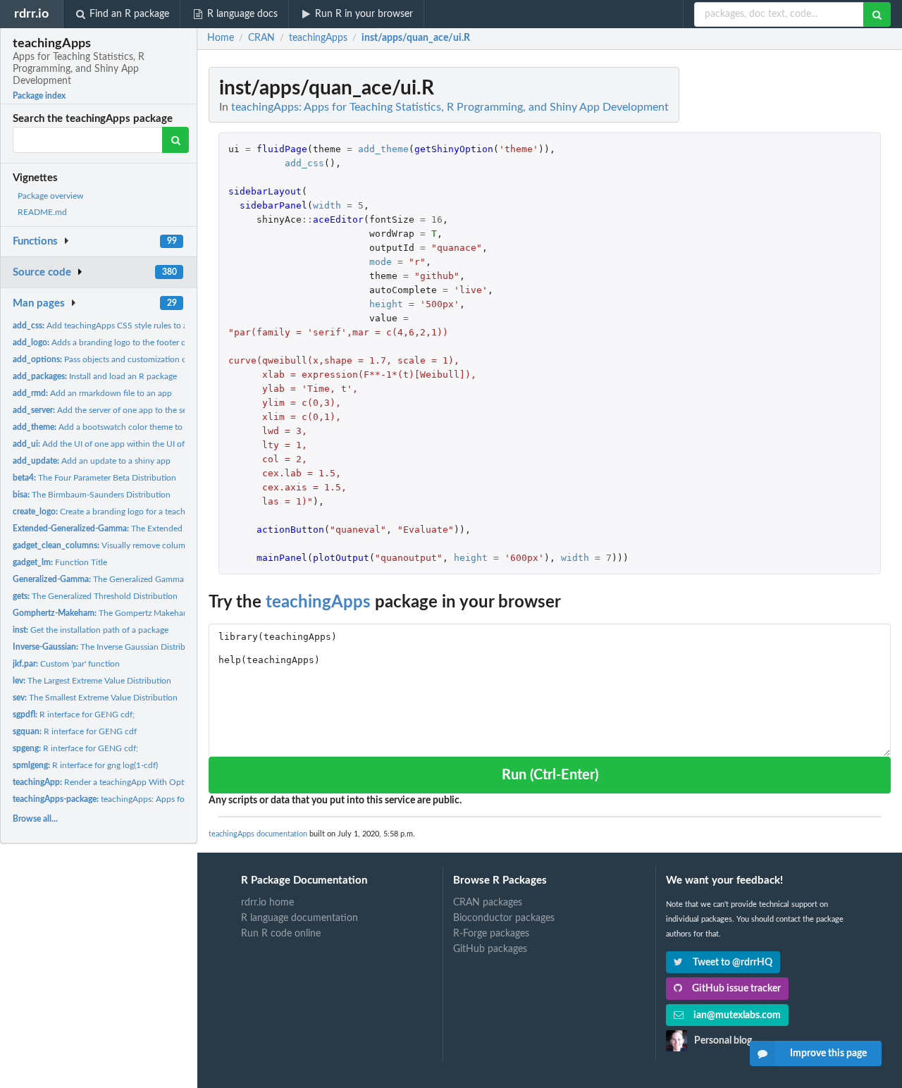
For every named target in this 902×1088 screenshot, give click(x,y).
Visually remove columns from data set (129, 545)
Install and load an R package (95, 376)
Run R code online (281, 934)
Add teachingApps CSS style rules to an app (111, 325)
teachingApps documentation (258, 834)
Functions (35, 241)
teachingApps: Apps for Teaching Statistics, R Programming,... (170, 799)
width (327, 205)
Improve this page (828, 1053)
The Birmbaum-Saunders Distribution (92, 494)
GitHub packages (490, 949)
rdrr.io (31, 14)
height (386, 304)
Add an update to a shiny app (92, 461)
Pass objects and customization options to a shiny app (138, 359)
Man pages (39, 303)
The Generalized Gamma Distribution (121, 579)
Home (220, 38)
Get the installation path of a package (90, 630)
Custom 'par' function (66, 664)
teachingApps (318, 602)
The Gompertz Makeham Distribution (125, 613)
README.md (42, 212)
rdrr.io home (267, 903)
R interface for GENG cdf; (74, 714)
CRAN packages (487, 903)
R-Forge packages (491, 934)
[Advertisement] (785, 278)
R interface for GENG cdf (75, 731)
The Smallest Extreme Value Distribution (95, 697)
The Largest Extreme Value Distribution (92, 680)
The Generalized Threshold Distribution (95, 596)
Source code (42, 272)
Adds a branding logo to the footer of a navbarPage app (135, 342)
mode (380, 261)
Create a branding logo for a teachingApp (112, 511)
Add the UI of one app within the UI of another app (122, 444)
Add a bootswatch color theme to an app (111, 427)
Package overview (50, 196)
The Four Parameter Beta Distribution (94, 478)
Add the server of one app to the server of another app (135, 410)
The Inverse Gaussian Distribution (109, 647)
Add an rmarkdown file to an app (92, 393)
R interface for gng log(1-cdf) (85, 765)
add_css (304, 163)
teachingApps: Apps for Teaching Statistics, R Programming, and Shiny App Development (450, 107)
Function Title (60, 562)
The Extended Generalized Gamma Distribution (159, 528)
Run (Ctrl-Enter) (550, 775)
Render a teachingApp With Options (106, 782)
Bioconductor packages (504, 918)
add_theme (383, 149)
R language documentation (299, 918)
